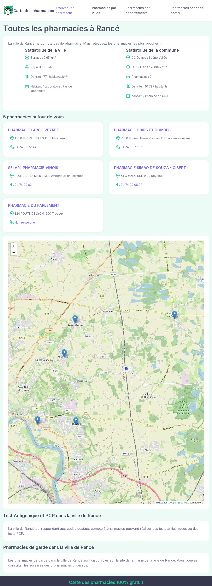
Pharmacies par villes (104, 10)
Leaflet (163, 502)
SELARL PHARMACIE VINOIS (33, 167)
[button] (64, 353)
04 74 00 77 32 (131, 147)
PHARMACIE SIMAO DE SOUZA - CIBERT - (151, 167)
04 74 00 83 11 (25, 184)
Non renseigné (25, 222)
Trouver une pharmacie (65, 10)
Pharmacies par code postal (187, 10)
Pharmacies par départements (137, 10)
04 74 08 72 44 (25, 147)
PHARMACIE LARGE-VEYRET (33, 130)
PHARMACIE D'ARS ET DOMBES (142, 130)
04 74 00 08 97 (131, 184)
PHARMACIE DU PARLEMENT (33, 205)
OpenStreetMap (180, 502)
